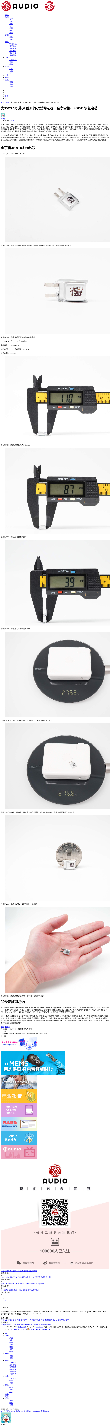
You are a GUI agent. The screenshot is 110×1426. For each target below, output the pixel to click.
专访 (11, 21)
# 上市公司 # (5, 1411)
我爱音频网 (22, 1327)
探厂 (11, 30)
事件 (11, 24)
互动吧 (37, 1320)
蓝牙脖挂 (12, 46)
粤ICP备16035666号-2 (19, 1329)
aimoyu (3, 118)
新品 (11, 19)
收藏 (7, 1027)
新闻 (7, 17)
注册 (7, 96)
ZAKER (66, 1320)
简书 (52, 1320)
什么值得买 (58, 1320)
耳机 (11, 37)
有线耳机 (12, 48)
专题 (7, 75)
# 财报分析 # (25, 1411)
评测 (7, 35)
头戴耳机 (12, 55)
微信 (11, 84)
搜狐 (18, 1320)
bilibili (10, 1320)
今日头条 (4, 1320)
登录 (7, 98)
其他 (11, 64)
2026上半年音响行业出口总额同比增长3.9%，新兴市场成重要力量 (26, 1277)
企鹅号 (43, 1320)
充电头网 (20, 1324)
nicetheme (39, 1327)
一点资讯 (31, 1320)
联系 (7, 80)
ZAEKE (35, 1324)
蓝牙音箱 (12, 53)
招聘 (11, 33)
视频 (7, 77)
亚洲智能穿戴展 (45, 1324)
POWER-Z (28, 1324)
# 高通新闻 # (44, 1411)
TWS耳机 (13, 44)
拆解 (7, 42)
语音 (11, 62)
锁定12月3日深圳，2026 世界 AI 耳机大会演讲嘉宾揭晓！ (22, 1284)
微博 (11, 82)
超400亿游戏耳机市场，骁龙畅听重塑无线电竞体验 (20, 1290)
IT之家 (14, 1324)
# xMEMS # (35, 1411)
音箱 (11, 39)
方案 (7, 57)
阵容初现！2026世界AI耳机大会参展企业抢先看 (19, 1271)
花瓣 (48, 1320)
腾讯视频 (24, 1320)
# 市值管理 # (15, 1411)
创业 (11, 26)
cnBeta (8, 1324)
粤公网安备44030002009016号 (40, 1329)
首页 (7, 15)
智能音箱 (12, 51)
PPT (10, 73)
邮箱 (11, 86)
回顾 (11, 71)
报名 (11, 69)
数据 (11, 28)
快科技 (3, 1324)
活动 (7, 66)
